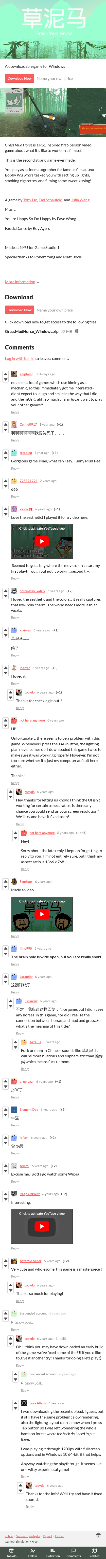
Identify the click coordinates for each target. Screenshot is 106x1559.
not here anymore (32, 720)
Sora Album (38, 1403)
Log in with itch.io (20, 358)
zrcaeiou (26, 453)
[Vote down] (5, 379)
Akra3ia (35, 1042)
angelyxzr (27, 1081)
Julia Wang (80, 199)
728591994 (28, 481)
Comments (74, 1556)
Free (34, 1541)
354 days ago (45, 374)
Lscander (26, 977)
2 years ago (48, 481)
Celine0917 (28, 424)
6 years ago (43, 509)
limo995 (26, 948)
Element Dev (29, 1109)
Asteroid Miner (30, 1261)
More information (20, 281)
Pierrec (25, 668)
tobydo (30, 692)
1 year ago (46, 424)
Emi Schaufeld (50, 199)
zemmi (24, 1166)
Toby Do (30, 199)
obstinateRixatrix (32, 591)
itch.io (9, 1536)
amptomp (26, 374)
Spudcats (26, 882)
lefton (24, 1138)
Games (9, 1541)
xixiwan (25, 630)
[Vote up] (5, 374)
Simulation (23, 1541)
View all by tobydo (28, 1536)
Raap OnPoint (30, 1194)
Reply (15, 412)
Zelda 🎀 (26, 509)
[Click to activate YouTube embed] (42, 541)
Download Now (20, 78)
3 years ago (52, 1042)
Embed (59, 1536)
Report (47, 1536)
